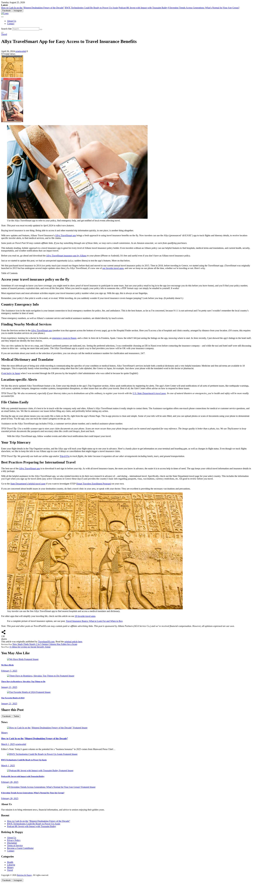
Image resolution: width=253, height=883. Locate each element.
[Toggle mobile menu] (2, 16)
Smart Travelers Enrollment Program (94, 483)
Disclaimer (12, 843)
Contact (10, 23)
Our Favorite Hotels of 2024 (12, 698)
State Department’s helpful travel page (28, 483)
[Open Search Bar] (2, 32)
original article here (73, 641)
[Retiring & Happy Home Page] (4, 13)
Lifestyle (11, 865)
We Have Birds (7, 665)
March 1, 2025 (8, 744)
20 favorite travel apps (85, 616)
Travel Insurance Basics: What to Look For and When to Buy (94, 621)
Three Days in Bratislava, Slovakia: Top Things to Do (23, 681)
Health (10, 862)
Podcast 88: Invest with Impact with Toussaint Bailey (143, 7)
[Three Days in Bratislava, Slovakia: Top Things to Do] (40, 676)
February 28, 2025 (9, 782)
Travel (4, 34)
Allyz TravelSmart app (65, 235)
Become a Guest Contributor (20, 848)
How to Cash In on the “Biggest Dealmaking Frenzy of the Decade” (32, 7)
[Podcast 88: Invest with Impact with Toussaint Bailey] (40, 770)
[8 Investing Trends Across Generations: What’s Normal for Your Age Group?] (51, 787)
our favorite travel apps (113, 268)
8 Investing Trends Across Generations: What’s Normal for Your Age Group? (203, 7)
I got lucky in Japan (11, 373)
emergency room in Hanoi (64, 338)
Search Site (6, 28)
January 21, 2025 (9, 687)
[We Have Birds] (23, 659)
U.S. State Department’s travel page (149, 393)
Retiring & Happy (24, 875)
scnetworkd (20, 51)
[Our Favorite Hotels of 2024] (29, 692)
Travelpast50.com (46, 641)
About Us (11, 21)
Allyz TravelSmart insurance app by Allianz (66, 255)
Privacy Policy (13, 840)
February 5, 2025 (9, 671)
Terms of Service (15, 845)
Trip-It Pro (65, 456)
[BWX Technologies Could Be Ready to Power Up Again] (42, 754)
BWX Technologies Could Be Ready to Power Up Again (91, 7)
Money (4, 732)
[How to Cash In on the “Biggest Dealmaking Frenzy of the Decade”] (47, 727)
